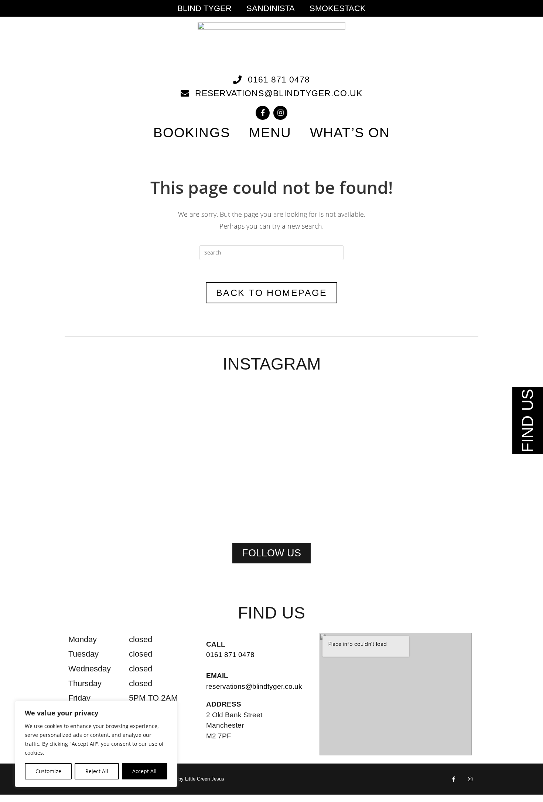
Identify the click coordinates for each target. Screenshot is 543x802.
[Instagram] (280, 113)
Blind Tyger (204, 8)
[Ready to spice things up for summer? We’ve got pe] (107, 420)
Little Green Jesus (204, 779)
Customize (48, 771)
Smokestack (338, 8)
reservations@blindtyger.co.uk (254, 686)
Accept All (144, 771)
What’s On (350, 132)
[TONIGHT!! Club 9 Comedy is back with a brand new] (353, 458)
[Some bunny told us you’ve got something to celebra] (271, 458)
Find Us (527, 420)
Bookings (191, 132)
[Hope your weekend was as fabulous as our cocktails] (189, 430)
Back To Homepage (271, 292)
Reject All (96, 771)
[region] (96, 744)
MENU (270, 132)
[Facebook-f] (263, 113)
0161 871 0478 (230, 654)
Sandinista (270, 8)
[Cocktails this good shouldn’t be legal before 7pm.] (435, 434)
